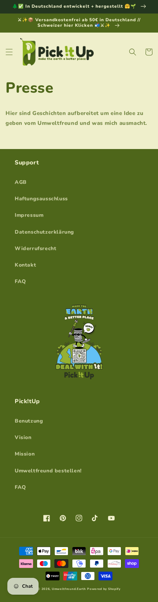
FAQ (20, 281)
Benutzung (29, 420)
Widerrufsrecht (35, 248)
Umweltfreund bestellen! (48, 470)
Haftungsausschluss (41, 198)
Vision (23, 437)
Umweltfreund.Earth (69, 589)
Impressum (29, 215)
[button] (9, 52)
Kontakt (25, 264)
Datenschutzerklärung (44, 231)
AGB (21, 182)
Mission (25, 453)
